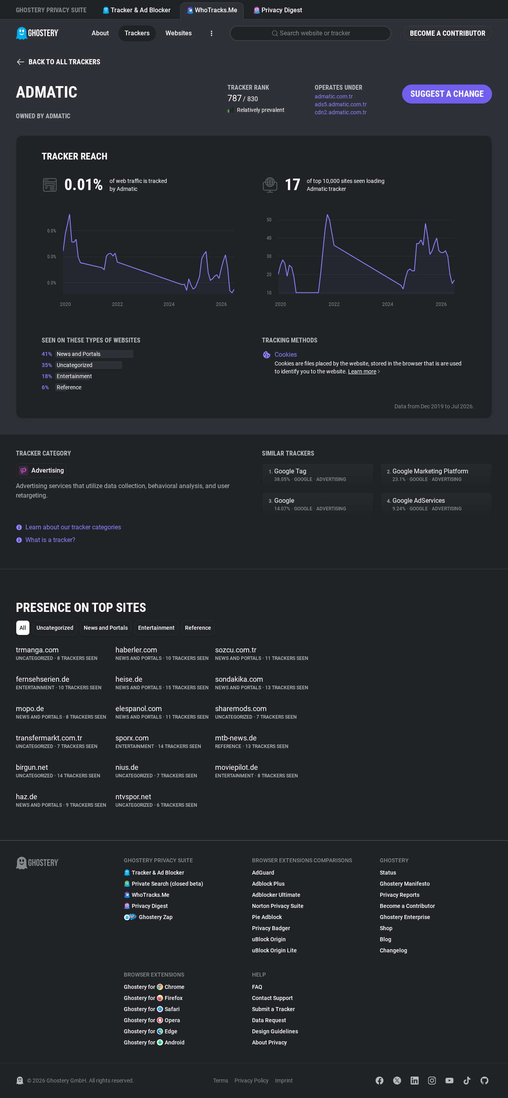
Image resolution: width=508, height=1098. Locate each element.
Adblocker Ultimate (276, 895)
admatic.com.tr (334, 96)
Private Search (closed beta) (167, 884)
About (100, 33)
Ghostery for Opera (152, 1020)
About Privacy (269, 1042)
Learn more (362, 371)
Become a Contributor (447, 33)
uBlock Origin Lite (274, 950)
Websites (178, 33)
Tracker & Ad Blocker (141, 10)
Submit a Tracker (273, 1009)
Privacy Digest (282, 10)
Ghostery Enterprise (405, 917)
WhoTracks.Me (216, 10)
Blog (385, 939)
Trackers (137, 33)
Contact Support (272, 998)
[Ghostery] (37, 33)
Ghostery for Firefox (153, 998)
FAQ (257, 987)
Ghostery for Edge (150, 1031)
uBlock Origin (269, 939)
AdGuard (263, 872)
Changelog (393, 950)
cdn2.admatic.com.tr (341, 112)
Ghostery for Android (154, 1042)
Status (388, 872)
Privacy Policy (252, 1080)
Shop (386, 928)
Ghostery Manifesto (405, 884)
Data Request (269, 1020)
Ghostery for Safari (152, 1009)
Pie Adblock (267, 917)
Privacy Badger (271, 928)
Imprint (284, 1080)
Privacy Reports (399, 895)
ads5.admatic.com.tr (341, 104)
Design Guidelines (275, 1031)
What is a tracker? (50, 540)
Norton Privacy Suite (278, 906)
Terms (220, 1080)
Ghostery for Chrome (154, 987)
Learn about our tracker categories (73, 527)
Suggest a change (447, 94)
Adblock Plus (268, 884)
